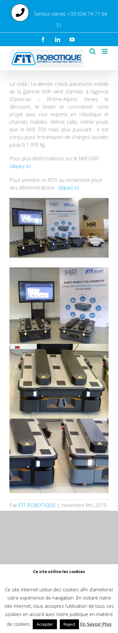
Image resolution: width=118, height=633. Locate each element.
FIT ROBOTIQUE (37, 505)
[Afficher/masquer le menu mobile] (105, 51)
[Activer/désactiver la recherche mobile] (92, 51)
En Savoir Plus (96, 624)
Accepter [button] (45, 624)
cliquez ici (20, 166)
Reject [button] (69, 624)
